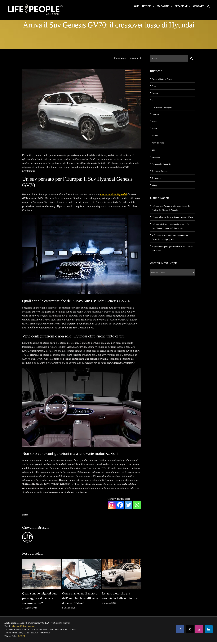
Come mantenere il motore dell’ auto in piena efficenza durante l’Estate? (80, 598)
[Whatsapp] (137, 505)
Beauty (155, 86)
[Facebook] (120, 505)
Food (154, 100)
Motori (25, 514)
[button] (208, 6)
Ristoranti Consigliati (163, 107)
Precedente (120, 57)
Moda (154, 121)
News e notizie (158, 142)
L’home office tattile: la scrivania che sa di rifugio (172, 217)
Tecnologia (156, 178)
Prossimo (133, 57)
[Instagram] (112, 505)
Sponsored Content (160, 171)
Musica (155, 135)
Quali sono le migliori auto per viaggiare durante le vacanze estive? (39, 598)
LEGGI (21, 635)
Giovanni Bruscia (35, 527)
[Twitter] (128, 505)
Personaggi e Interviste (161, 164)
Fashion (155, 93)
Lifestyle (155, 114)
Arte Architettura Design (162, 79)
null (153, 149)
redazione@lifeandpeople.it (23, 625)
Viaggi (154, 185)
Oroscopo (156, 156)
